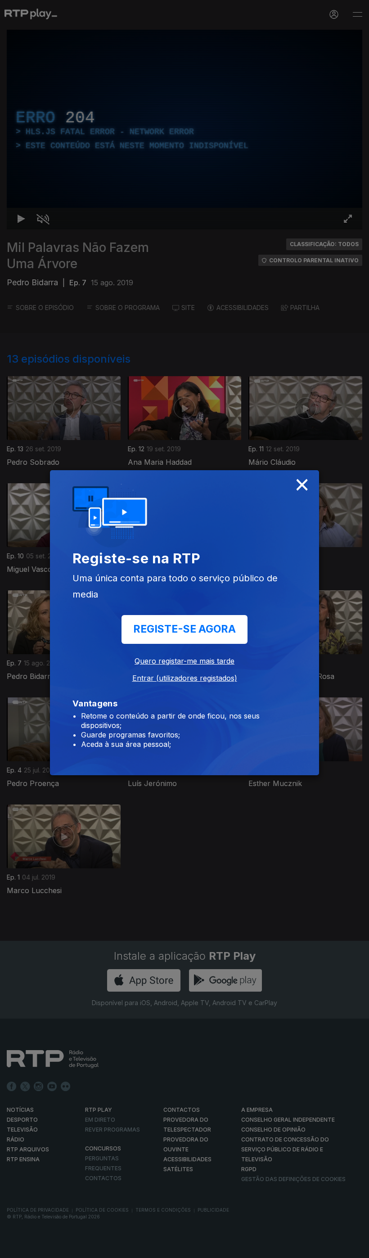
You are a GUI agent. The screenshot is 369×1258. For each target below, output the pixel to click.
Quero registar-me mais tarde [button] (184, 660)
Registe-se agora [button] (184, 629)
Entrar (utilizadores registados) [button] (184, 678)
